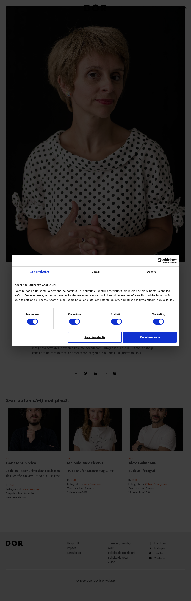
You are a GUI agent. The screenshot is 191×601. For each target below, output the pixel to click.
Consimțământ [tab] (39, 271)
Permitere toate (150, 337)
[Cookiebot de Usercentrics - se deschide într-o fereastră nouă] (160, 261)
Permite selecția (94, 337)
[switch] (74, 322)
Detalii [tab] (95, 271)
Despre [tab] (151, 271)
